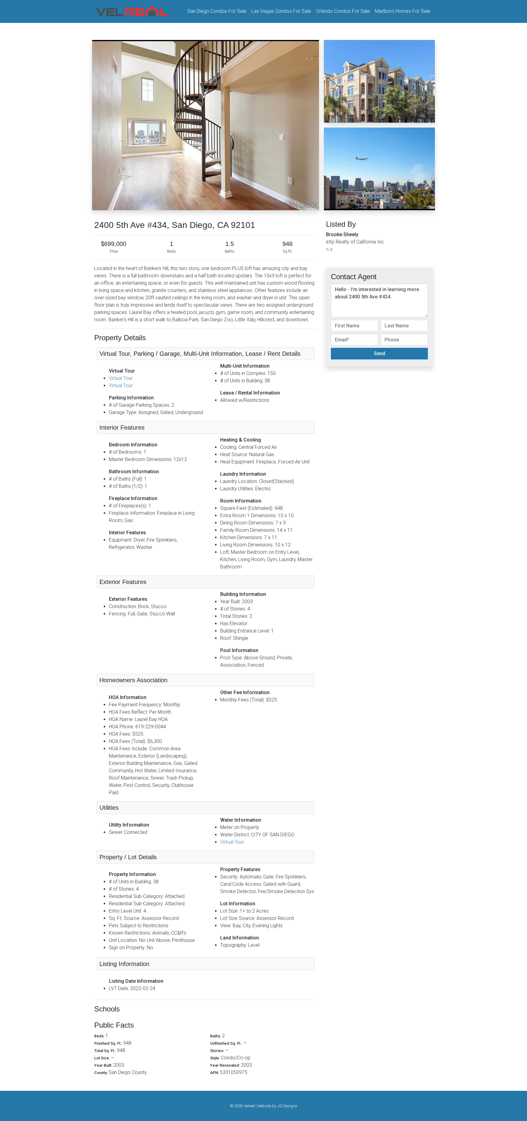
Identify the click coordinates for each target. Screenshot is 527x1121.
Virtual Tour (121, 378)
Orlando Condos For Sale (343, 11)
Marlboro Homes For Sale (402, 11)
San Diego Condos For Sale (216, 11)
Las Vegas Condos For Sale (281, 11)
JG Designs (287, 1106)
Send (379, 353)
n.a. (330, 249)
